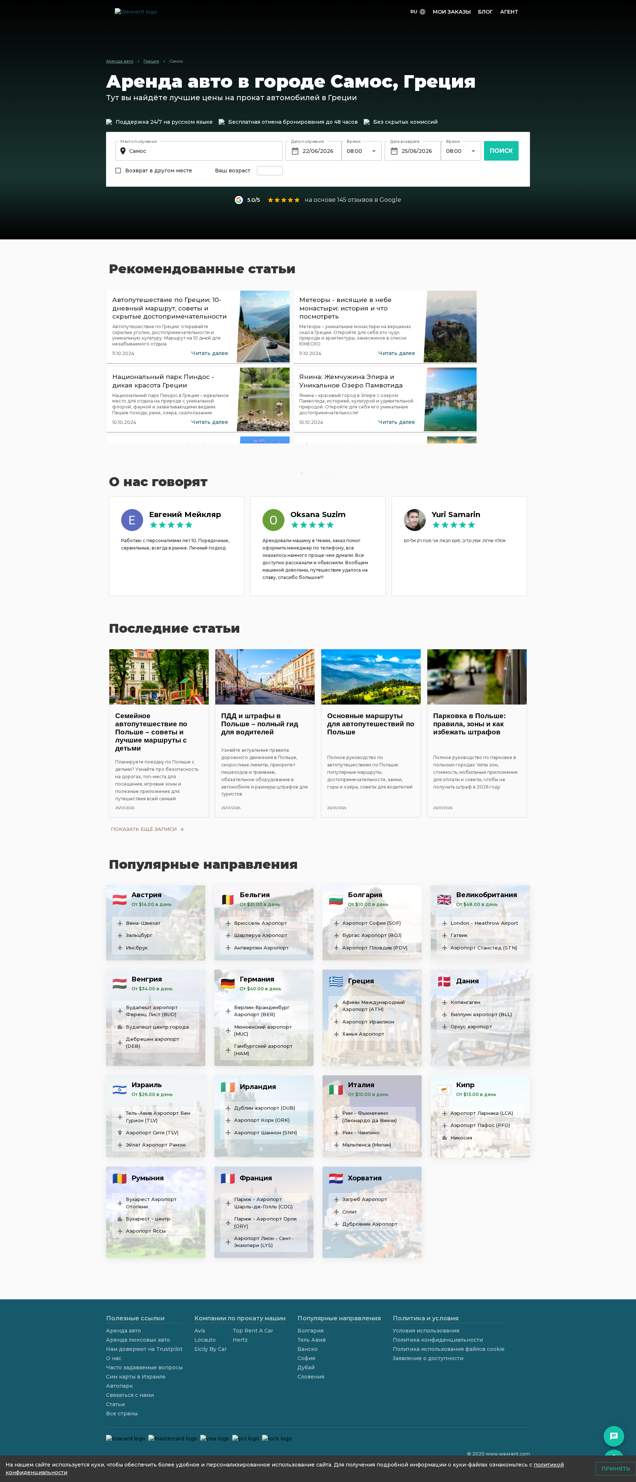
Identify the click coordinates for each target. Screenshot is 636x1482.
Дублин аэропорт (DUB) (264, 1108)
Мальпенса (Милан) (366, 1145)
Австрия (146, 895)
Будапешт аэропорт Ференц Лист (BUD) (152, 1011)
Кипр (465, 1085)
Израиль (146, 1085)
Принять (615, 1468)
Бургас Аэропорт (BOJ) (372, 935)
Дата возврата (404, 141)
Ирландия (258, 1087)
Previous (100, 366)
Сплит (349, 1212)
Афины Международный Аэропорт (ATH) (373, 1005)
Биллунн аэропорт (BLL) (481, 1014)
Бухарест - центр (148, 1219)
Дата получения (307, 141)
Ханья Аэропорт (363, 1034)
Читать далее (209, 353)
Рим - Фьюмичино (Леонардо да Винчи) (369, 1116)
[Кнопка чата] (614, 1436)
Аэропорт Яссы (146, 1231)
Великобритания (486, 895)
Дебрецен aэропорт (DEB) (152, 1042)
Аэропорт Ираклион (368, 1022)
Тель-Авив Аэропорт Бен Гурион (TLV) (158, 1116)
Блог (485, 11)
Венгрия (146, 979)
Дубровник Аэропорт (370, 1224)
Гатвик (459, 935)
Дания (467, 981)
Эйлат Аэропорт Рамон (156, 1145)
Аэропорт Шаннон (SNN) (265, 1132)
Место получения (138, 141)
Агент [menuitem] (509, 11)
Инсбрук (137, 948)
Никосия (461, 1138)
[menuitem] (418, 12)
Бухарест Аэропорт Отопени (151, 1202)
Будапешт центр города (157, 1027)
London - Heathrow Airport (484, 923)
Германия (257, 979)
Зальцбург (139, 935)
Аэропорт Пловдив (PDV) (374, 948)
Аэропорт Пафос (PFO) (480, 1125)
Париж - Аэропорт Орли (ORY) (265, 1222)
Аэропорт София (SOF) (371, 923)
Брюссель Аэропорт (260, 923)
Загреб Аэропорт (364, 1199)
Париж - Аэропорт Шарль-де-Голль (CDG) (263, 1202)
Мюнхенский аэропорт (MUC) (263, 1030)
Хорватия (365, 1178)
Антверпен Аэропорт (261, 948)
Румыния (147, 1178)
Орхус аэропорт (471, 1026)
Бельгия (255, 895)
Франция (256, 1178)
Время (353, 141)
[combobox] (197, 150)
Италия (361, 1085)
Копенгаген (465, 1002)
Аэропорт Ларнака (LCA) (482, 1113)
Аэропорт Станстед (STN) (484, 948)
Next (535, 366)
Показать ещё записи (144, 829)
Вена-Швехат (143, 923)
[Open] (374, 151)
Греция (361, 981)
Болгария (365, 895)
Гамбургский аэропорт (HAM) (263, 1049)
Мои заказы (452, 11)
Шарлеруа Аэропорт (260, 935)
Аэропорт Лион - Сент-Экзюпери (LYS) (263, 1242)
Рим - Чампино (361, 1132)
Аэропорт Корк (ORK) (262, 1120)
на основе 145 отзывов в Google (353, 199)
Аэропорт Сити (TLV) (152, 1132)
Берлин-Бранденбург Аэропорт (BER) (262, 1011)
